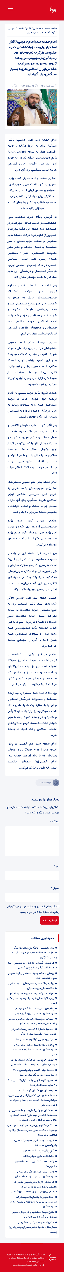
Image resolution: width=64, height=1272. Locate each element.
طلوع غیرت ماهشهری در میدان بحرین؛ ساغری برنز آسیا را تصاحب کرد (34, 1214)
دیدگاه (54, 821)
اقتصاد (20, 28)
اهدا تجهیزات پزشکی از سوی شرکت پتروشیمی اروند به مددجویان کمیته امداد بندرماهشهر (33, 1202)
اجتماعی (37, 28)
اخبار (28, 28)
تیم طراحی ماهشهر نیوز (22, 1265)
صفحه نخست (50, 28)
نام (56, 866)
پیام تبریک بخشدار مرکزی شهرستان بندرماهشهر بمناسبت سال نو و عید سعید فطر (33, 1049)
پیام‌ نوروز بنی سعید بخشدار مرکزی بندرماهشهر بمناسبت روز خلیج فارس (36, 1011)
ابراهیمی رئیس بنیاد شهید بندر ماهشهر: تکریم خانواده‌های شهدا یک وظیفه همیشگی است (32, 998)
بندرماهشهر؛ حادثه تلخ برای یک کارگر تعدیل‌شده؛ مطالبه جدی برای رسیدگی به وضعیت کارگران (34, 952)
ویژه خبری (32, 33)
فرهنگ (51, 33)
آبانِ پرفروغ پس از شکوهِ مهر (38, 1150)
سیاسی (11, 28)
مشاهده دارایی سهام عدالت (38, 1156)
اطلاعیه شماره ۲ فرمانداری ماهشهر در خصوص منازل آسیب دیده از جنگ (34, 1031)
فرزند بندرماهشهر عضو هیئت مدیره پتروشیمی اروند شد (35, 1142)
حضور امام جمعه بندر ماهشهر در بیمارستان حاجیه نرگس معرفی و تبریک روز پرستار (33, 1227)
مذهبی (42, 33)
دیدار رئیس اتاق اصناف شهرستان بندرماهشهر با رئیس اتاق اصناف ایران (36, 1174)
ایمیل (55, 888)
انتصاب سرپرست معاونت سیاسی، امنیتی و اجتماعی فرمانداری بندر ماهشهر (32, 1021)
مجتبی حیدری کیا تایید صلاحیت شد (34, 1039)
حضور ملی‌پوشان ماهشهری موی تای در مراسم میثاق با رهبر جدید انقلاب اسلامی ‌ (34, 1062)
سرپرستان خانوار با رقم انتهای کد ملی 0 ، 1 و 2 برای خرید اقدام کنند (32, 1082)
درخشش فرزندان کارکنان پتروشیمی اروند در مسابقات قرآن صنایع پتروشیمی (32, 965)
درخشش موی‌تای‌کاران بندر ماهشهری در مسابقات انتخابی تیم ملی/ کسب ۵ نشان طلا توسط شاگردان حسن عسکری (33, 1115)
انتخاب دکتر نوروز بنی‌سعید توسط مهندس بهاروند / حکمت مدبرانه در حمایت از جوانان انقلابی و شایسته (32, 1130)
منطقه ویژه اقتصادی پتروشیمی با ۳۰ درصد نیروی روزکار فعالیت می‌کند (35, 1072)
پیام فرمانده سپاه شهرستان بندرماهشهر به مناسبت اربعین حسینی (33, 985)
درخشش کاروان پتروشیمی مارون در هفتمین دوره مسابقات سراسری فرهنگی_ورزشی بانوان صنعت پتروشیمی (34, 1187)
